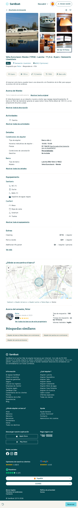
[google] (44, 461)
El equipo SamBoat (13, 375)
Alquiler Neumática (47, 377)
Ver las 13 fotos (63, 50)
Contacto (43, 416)
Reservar (70, 504)
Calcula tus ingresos (13, 384)
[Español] (52, 4)
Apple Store (23, 436)
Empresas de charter (13, 386)
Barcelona (9, 418)
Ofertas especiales (47, 395)
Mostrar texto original (39, 95)
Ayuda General (45, 412)
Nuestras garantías (13, 379)
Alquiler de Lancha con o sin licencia (55, 335)
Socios (42, 492)
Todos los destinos (13, 425)
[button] (8, 267)
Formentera (10, 420)
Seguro (8, 381)
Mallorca (9, 414)
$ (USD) (38, 483)
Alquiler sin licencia (47, 390)
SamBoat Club (11, 390)
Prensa (8, 395)
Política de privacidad (47, 490)
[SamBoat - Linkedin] (15, 453)
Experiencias (10, 399)
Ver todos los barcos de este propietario (31, 321)
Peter (19, 66)
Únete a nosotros (12, 377)
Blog (7, 401)
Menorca (9, 416)
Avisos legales (11, 490)
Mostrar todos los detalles (16, 169)
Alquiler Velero (45, 381)
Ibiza (8, 412)
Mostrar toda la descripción (17, 107)
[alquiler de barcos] (13, 4)
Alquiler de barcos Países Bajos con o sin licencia (23, 335)
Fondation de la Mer (13, 397)
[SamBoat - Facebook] (7, 453)
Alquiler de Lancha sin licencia (17, 340)
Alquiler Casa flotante (48, 388)
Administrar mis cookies (49, 418)
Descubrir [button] (42, 4)
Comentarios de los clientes (16, 392)
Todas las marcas (46, 397)
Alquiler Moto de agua (48, 386)
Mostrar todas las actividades (17, 124)
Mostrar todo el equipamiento (17, 222)
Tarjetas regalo (11, 388)
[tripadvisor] (11, 469)
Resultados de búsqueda (17, 10)
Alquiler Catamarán (47, 384)
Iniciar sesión (65, 3)
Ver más (9, 250)
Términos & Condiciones (14, 492)
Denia (8, 423)
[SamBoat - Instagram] (11, 453)
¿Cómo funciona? (46, 414)
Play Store (23, 442)
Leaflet (70, 298)
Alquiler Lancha (46, 375)
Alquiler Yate (45, 379)
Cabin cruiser (45, 392)
